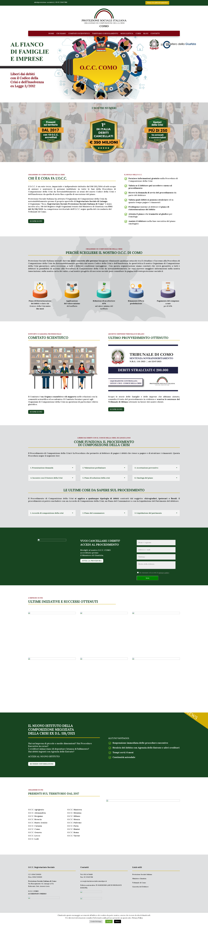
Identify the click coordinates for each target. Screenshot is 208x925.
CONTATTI (155, 34)
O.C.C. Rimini (73, 829)
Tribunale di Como (139, 883)
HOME (51, 34)
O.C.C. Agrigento (36, 809)
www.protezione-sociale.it (150, 271)
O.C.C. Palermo (74, 822)
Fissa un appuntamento (157, 3)
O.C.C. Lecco (34, 835)
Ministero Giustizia (139, 879)
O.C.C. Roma (73, 832)
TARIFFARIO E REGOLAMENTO (105, 34)
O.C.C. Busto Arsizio (37, 822)
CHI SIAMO (61, 34)
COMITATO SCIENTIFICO (79, 34)
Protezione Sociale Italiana (142, 874)
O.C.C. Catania (35, 826)
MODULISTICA (126, 34)
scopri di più (36, 221)
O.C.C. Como (34, 829)
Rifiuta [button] (117, 921)
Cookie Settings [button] (95, 921)
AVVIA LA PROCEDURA (92, 561)
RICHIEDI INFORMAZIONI (41, 764)
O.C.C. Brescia (35, 819)
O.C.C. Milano (73, 816)
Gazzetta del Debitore (140, 887)
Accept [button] (109, 921)
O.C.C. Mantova (74, 809)
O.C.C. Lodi (33, 839)
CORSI (138, 34)
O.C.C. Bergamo (35, 816)
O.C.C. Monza (73, 819)
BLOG (145, 34)
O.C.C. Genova (35, 832)
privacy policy (164, 573)
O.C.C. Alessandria (37, 813)
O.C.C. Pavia (73, 826)
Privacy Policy (137, 918)
